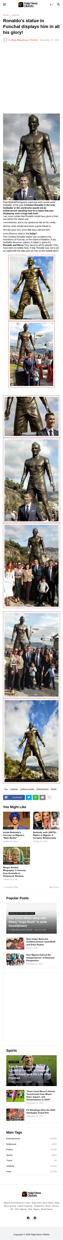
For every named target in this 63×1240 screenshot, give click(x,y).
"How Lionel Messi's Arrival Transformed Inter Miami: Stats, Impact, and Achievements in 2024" (40, 1095)
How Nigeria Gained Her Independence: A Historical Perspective (40, 958)
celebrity (15, 15)
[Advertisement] (31, 78)
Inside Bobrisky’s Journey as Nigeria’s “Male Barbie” (13, 835)
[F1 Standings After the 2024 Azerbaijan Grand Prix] (15, 1115)
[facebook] (28, 1218)
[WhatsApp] (36, 797)
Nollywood (31, 1144)
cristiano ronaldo (27, 789)
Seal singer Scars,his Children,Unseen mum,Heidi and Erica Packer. (40, 942)
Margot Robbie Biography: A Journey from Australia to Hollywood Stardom (14, 871)
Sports (53, 789)
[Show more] (49, 797)
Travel (31, 1160)
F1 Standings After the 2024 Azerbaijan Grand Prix (40, 1111)
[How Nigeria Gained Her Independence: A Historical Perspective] (15, 959)
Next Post (53, 887)
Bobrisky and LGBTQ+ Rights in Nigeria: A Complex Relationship (44, 835)
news (31, 1171)
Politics (31, 1149)
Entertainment (42, 789)
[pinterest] (34, 1218)
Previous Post (11, 887)
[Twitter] (29, 797)
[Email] (42, 797)
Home (6, 15)
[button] (4, 4)
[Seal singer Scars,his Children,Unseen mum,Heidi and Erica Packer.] (15, 944)
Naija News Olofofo (40, 1234)
